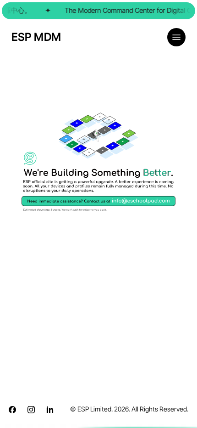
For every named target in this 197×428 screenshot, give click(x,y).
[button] (176, 37)
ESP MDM (36, 37)
